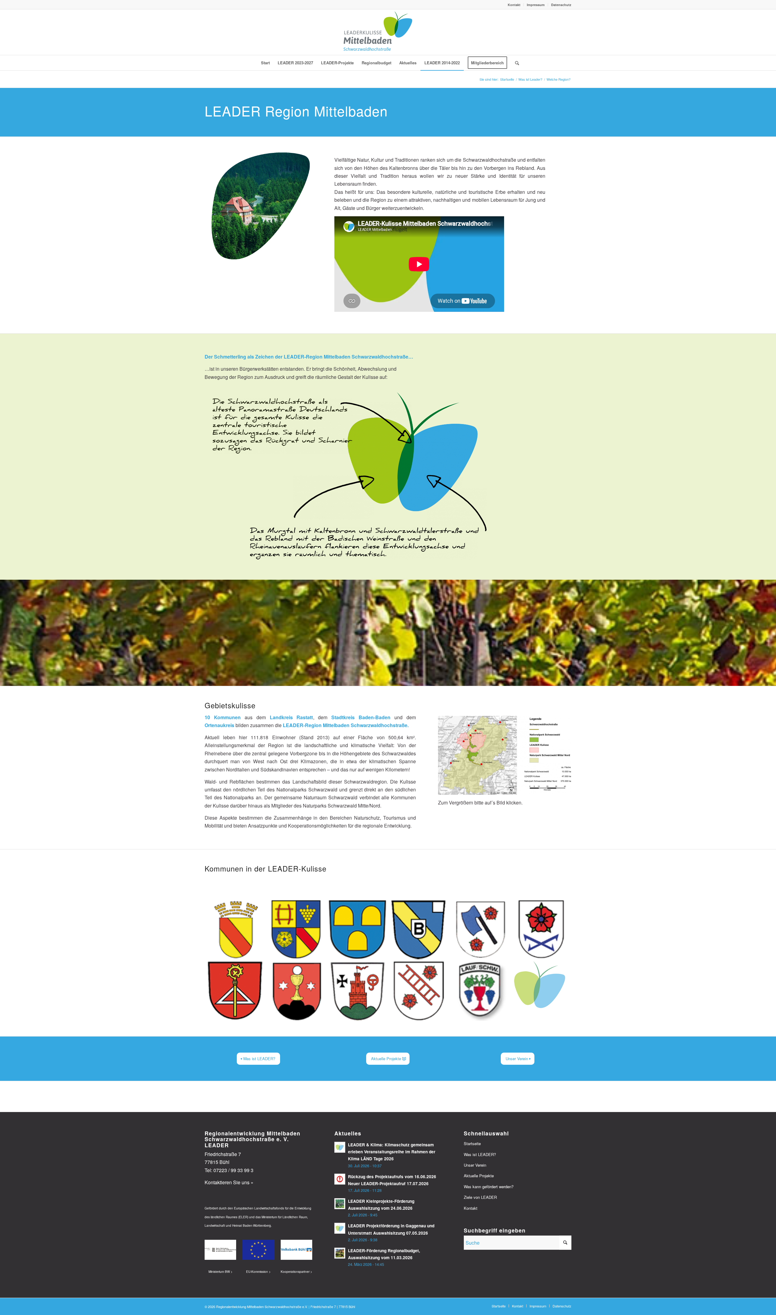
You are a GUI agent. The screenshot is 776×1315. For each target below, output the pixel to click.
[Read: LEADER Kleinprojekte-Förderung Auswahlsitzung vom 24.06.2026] (339, 1203)
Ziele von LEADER (480, 1197)
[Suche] (515, 62)
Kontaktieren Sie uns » (229, 1182)
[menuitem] (514, 4)
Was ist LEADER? (480, 1154)
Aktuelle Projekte (479, 1175)
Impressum (536, 4)
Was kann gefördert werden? (488, 1186)
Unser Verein (475, 1165)
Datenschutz (561, 4)
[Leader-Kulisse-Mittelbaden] (504, 755)
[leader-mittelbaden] (387, 32)
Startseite (472, 1143)
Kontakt (514, 4)
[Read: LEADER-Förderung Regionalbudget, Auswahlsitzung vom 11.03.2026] (339, 1253)
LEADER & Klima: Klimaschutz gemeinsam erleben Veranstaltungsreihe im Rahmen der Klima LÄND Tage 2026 (391, 1152)
